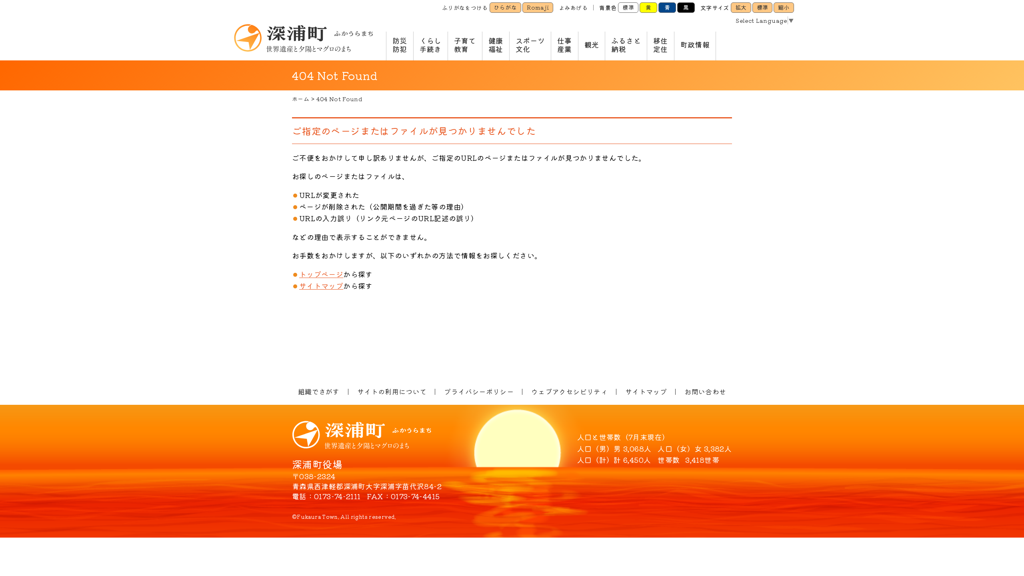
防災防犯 (399, 44)
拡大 (741, 7)
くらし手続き (431, 44)
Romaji (538, 7)
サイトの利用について (392, 391)
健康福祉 (495, 44)
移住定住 (660, 44)
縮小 (784, 7)
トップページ (321, 274)
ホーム (300, 99)
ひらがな (505, 7)
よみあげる (573, 7)
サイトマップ (321, 285)
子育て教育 (465, 44)
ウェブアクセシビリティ (569, 391)
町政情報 (695, 44)
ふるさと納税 (625, 44)
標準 (628, 7)
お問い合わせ (705, 391)
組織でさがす (319, 391)
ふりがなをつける (465, 7)
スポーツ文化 (530, 44)
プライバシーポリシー (479, 391)
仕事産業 (564, 44)
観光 (591, 44)
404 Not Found (339, 99)
